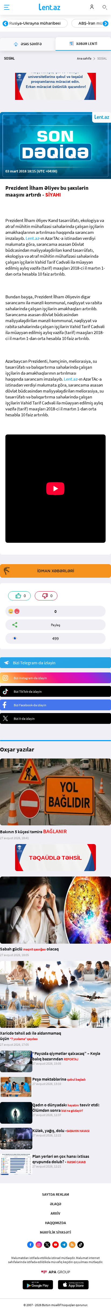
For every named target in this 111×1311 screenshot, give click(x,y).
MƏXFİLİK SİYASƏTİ (55, 1232)
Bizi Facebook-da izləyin (30, 705)
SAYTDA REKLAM (55, 1194)
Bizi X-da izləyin (24, 719)
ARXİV (55, 1213)
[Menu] (6, 7)
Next (105, 24)
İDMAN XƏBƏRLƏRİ (55, 571)
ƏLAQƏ (55, 1203)
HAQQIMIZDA (55, 1222)
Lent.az (32, 238)
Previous (5, 24)
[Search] (105, 7)
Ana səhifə (84, 58)
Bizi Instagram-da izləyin (30, 678)
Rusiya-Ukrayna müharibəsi (35, 23)
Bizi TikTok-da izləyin (28, 691)
